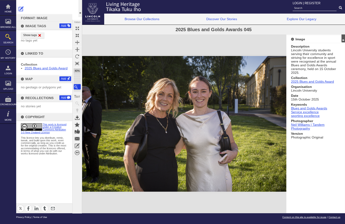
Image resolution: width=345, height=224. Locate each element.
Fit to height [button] (77, 49)
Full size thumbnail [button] (77, 28)
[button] (77, 87)
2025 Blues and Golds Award (46, 68)
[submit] (340, 8)
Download (77, 117)
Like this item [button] (77, 131)
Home (8, 11)
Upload (8, 89)
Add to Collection (77, 124)
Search (8, 42)
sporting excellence (305, 116)
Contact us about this (77, 138)
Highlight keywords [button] (77, 110)
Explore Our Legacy (301, 19)
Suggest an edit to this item (21, 8)
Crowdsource (8, 104)
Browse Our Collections (142, 19)
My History (8, 58)
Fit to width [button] (77, 42)
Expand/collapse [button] (343, 38)
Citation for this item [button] (77, 152)
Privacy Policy (23, 217)
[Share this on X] (20, 205)
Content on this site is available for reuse (304, 217)
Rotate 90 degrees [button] (77, 56)
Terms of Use (40, 217)
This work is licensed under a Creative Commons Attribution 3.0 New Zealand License (43, 128)
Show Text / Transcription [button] (77, 96)
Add (63, 25)
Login (8, 73)
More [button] (8, 120)
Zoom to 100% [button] (77, 63)
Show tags (30, 35)
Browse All (8, 27)
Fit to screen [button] (77, 35)
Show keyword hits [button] (77, 103)
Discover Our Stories (221, 19)
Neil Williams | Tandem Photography (308, 126)
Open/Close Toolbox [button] (80, 8)
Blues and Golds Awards (309, 108)
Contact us (334, 217)
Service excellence (305, 112)
